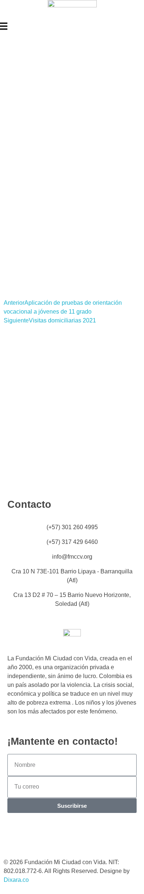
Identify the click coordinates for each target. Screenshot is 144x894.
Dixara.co (16, 880)
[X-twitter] (56, 835)
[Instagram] (16, 835)
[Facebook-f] (36, 835)
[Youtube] (76, 835)
